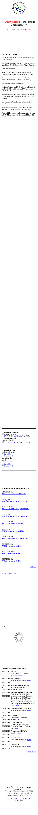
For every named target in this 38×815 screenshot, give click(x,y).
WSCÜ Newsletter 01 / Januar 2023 (15, 538)
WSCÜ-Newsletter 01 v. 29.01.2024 (14, 501)
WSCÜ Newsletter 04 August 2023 (14, 516)
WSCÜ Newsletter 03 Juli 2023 (13, 524)
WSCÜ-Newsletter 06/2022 (11, 553)
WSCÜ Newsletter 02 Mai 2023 (13, 531)
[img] (19, 8)
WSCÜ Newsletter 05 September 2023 (15, 509)
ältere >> (33, 567)
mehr (20, 675)
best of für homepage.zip (9, 455)
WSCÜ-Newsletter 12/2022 (11, 546)
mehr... (4, 425)
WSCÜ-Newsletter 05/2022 (11, 561)
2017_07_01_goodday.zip (13, 436)
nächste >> (32, 752)
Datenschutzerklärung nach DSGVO (18, 799)
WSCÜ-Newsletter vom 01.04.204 (14, 494)
